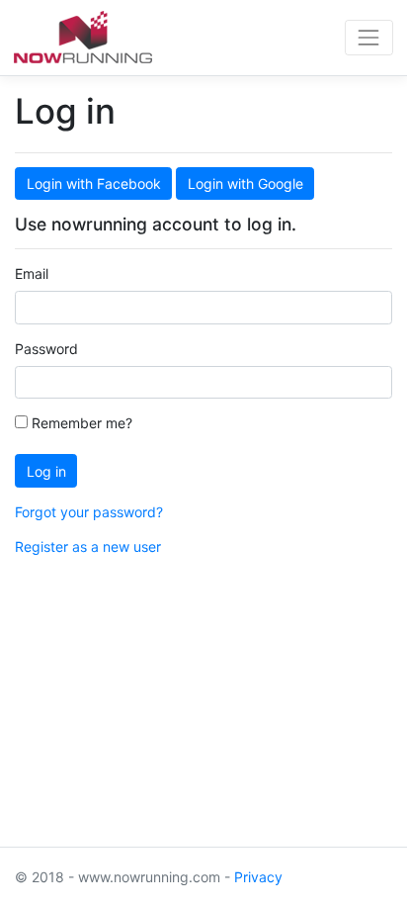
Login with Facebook (94, 183)
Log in (46, 471)
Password (46, 348)
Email (31, 273)
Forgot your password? (89, 511)
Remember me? (80, 422)
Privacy (258, 876)
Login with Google (245, 183)
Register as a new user (88, 546)
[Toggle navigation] (369, 37)
